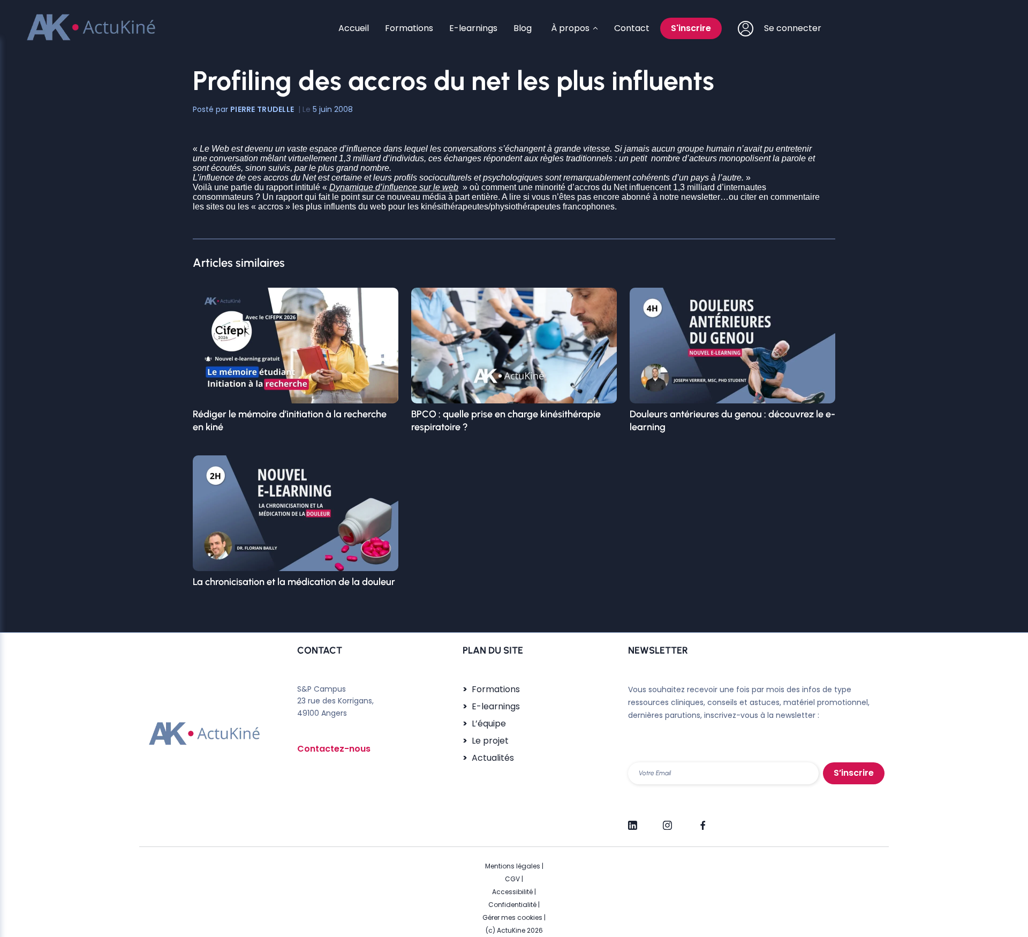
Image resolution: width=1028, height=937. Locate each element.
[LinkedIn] (632, 821)
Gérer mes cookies (512, 917)
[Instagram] (667, 821)
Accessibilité (512, 891)
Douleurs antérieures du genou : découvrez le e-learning (732, 420)
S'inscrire (691, 28)
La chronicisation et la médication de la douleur (294, 582)
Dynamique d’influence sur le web (393, 187)
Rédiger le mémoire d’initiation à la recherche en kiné (290, 420)
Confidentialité (512, 904)
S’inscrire (854, 773)
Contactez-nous (334, 749)
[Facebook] (702, 821)
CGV (512, 878)
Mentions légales (512, 866)
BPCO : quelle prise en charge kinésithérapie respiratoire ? (506, 420)
